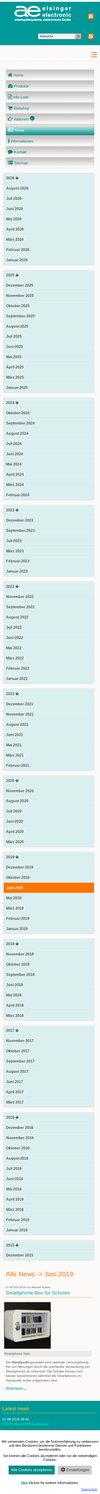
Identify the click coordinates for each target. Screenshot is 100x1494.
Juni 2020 (14, 821)
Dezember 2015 (19, 1255)
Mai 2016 (13, 1189)
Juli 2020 (14, 811)
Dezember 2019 (19, 867)
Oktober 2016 (18, 1148)
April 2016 (15, 1199)
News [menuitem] (19, 130)
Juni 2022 (14, 638)
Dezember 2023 (19, 520)
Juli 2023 (14, 541)
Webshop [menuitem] (21, 108)
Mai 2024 (13, 464)
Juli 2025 (14, 336)
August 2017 (17, 1071)
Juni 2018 (14, 985)
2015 (10, 1245)
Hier (24, 1483)
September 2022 (20, 607)
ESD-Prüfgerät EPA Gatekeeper (25, 1424)
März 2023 (15, 551)
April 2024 (15, 474)
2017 (10, 1030)
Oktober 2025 (18, 306)
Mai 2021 (13, 745)
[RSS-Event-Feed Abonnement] (91, 38)
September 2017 (20, 1061)
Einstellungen (78, 1470)
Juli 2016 (14, 1169)
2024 (10, 403)
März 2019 (15, 908)
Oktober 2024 (18, 413)
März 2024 (15, 485)
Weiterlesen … (16, 1388)
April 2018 (15, 1005)
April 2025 (15, 367)
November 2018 (20, 954)
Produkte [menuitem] (21, 86)
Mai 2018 (13, 995)
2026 (10, 178)
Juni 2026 (14, 209)
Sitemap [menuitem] (21, 163)
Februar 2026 (17, 250)
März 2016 (15, 1210)
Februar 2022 (17, 668)
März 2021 (15, 755)
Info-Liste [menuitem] (20, 97)
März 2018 (15, 1016)
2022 (10, 586)
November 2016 (20, 1138)
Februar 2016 (17, 1220)
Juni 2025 (14, 347)
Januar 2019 (17, 929)
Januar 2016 (17, 1230)
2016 (10, 1117)
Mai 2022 (13, 648)
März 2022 (15, 658)
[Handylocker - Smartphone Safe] (27, 1348)
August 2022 (17, 617)
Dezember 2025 (19, 285)
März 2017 (15, 1102)
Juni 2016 (14, 1179)
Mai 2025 (13, 357)
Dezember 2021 (19, 704)
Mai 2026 (13, 219)
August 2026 (17, 188)
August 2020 (17, 801)
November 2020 (20, 791)
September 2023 (20, 531)
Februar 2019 (17, 918)
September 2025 (20, 316)
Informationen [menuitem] (22, 141)
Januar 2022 (17, 679)
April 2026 (15, 229)
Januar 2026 (17, 260)
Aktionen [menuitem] (21, 119)
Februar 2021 (17, 765)
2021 (10, 694)
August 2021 (17, 725)
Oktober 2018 (18, 964)
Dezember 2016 (19, 1128)
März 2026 (15, 239)
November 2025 (20, 296)
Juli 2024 (14, 444)
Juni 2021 (14, 735)
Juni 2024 (14, 454)
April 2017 (15, 1092)
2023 (10, 510)
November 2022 (20, 597)
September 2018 (20, 975)
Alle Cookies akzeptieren (31, 1470)
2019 (10, 857)
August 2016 (17, 1158)
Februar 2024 (17, 495)
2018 (10, 944)
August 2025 (17, 326)
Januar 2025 (17, 388)
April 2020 (15, 832)
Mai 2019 (13, 898)
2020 (10, 781)
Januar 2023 (17, 571)
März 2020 (15, 842)
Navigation (82, 55)
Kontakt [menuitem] (20, 152)
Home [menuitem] (18, 75)
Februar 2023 (17, 561)
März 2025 (15, 377)
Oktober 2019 (18, 877)
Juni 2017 (14, 1082)
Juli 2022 (14, 627)
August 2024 (17, 433)
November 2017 (20, 1041)
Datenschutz (89, 1489)
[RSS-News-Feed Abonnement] (91, 18)
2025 (10, 275)
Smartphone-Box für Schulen (38, 1292)
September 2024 (20, 423)
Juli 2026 (14, 198)
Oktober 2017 (18, 1051)
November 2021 (20, 714)
